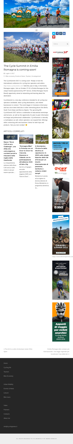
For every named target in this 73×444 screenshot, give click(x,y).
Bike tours (7, 397)
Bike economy (10, 76)
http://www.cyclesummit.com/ (13, 86)
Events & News (20, 76)
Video (5, 405)
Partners (6, 410)
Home (6, 363)
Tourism (28, 76)
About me (7, 418)
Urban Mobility (8, 384)
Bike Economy (8, 376)
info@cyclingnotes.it (10, 426)
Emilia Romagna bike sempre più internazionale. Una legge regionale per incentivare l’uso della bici (56, 351)
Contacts (7, 414)
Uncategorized (36, 76)
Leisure (6, 393)
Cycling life (7, 367)
